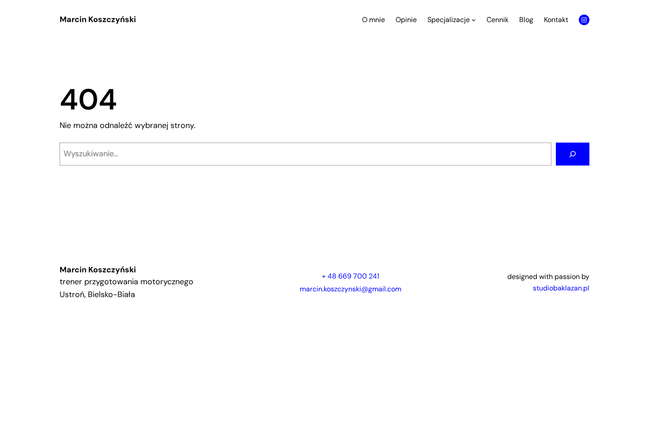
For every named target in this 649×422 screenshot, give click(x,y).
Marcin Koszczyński (98, 19)
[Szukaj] (572, 154)
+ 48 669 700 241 (350, 276)
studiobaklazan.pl (561, 288)
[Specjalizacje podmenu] (474, 20)
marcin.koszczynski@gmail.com (350, 289)
